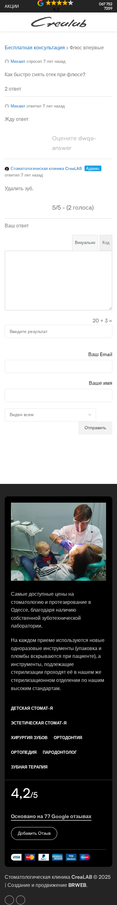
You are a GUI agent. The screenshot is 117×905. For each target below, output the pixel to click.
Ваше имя (100, 383)
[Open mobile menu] (7, 22)
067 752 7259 (105, 6)
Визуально (85, 242)
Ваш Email (100, 354)
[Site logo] (59, 21)
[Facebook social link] (100, 22)
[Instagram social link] (108, 22)
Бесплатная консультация (35, 47)
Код (106, 242)
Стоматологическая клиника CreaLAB (46, 168)
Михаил (18, 61)
